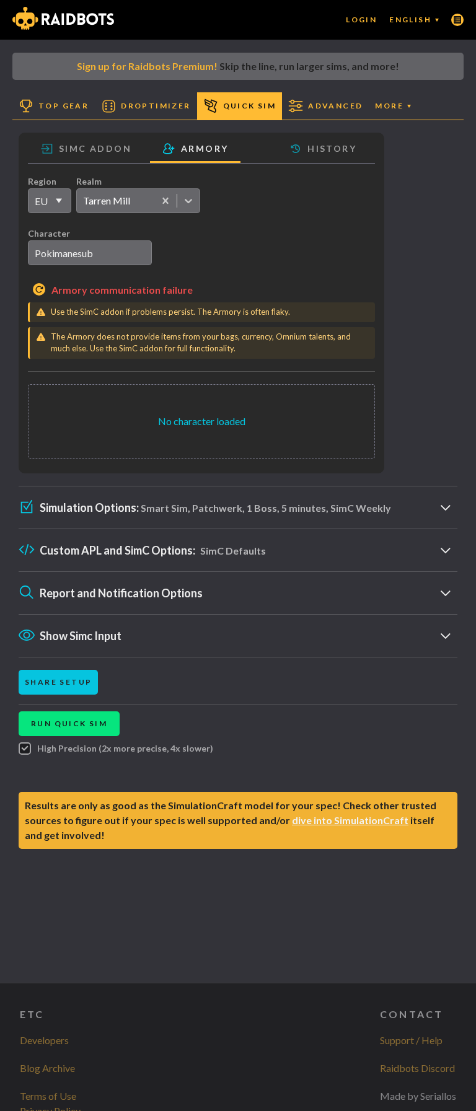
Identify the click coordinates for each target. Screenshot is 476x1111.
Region (42, 181)
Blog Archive (47, 1068)
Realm (89, 181)
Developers (44, 1040)
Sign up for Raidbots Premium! (147, 66)
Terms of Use (48, 1096)
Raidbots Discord (417, 1068)
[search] (90, 252)
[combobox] (83, 200)
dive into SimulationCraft (350, 820)
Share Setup (58, 682)
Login (361, 19)
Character (49, 233)
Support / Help (411, 1040)
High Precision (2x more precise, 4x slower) (125, 748)
